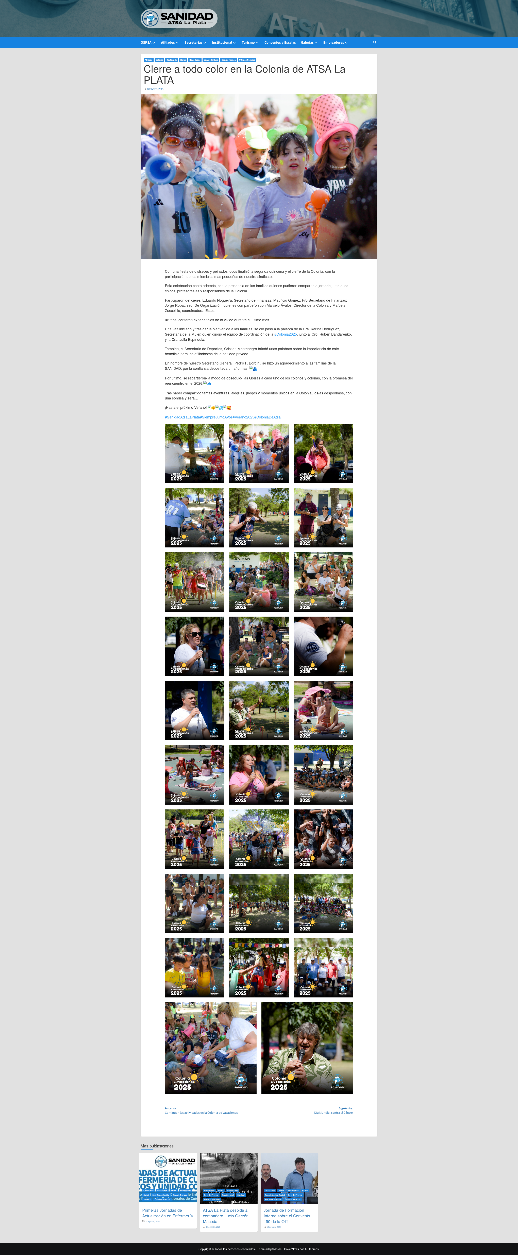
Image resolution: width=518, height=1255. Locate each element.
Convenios (148, 1190)
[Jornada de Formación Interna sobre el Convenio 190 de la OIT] (289, 1178)
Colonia (159, 59)
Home (183, 59)
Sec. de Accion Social (275, 1195)
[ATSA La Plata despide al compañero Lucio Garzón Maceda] (229, 1178)
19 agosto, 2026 (152, 1221)
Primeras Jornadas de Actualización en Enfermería (167, 1213)
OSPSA (146, 42)
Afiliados (168, 42)
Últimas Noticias (247, 59)
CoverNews (291, 1249)
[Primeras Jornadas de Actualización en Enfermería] (168, 1178)
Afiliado (148, 59)
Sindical (147, 1199)
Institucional (222, 42)
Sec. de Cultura (211, 59)
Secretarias (193, 42)
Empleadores (333, 42)
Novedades (194, 59)
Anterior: (201, 1110)
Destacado (172, 59)
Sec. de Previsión (273, 1199)
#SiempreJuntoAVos (216, 416)
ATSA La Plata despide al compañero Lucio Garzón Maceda (225, 1215)
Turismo (248, 42)
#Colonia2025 (285, 334)
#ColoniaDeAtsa (267, 416)
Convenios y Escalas (280, 42)
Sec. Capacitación (160, 1195)
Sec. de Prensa (229, 59)
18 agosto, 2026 (213, 1227)
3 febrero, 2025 (155, 89)
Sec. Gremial (228, 1195)
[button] (374, 42)
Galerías (307, 42)
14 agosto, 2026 (274, 1227)
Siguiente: (333, 1110)
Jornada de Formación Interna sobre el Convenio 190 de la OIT (287, 1215)
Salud (146, 1195)
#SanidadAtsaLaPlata (182, 416)
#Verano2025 (243, 416)
